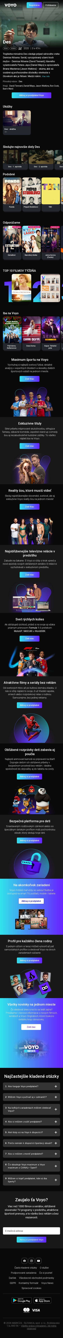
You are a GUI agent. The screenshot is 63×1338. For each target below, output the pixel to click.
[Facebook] (24, 1261)
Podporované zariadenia (23, 1272)
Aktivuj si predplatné (29, 705)
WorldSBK (40, 631)
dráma (13, 48)
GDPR (13, 1283)
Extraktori (12, 255)
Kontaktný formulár (28, 1283)
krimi (6, 48)
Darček (12, 1278)
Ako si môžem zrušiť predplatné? (23, 1121)
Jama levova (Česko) (50, 256)
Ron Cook (54, 86)
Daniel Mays (29, 86)
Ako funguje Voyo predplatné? (21, 1086)
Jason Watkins (42, 86)
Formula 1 (34, 627)
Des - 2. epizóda (40, 167)
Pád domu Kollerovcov (11, 347)
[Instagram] (31, 1261)
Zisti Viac (29, 379)
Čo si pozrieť (45, 1272)
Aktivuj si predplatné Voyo (31, 95)
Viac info (46, 76)
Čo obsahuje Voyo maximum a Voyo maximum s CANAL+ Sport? (25, 1166)
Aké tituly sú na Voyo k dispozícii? (24, 1132)
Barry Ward (8, 89)
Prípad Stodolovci (31, 207)
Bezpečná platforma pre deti (29, 821)
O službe (44, 1267)
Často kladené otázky (26, 1267)
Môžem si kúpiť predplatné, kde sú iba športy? (26, 1180)
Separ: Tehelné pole (50, 347)
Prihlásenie (50, 5)
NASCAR (27, 631)
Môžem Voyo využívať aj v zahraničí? (26, 1097)
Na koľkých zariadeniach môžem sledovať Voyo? (28, 1109)
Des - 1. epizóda (15, 167)
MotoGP (18, 631)
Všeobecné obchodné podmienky (36, 1278)
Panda (11, 207)
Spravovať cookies (31, 1288)
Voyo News (47, 1283)
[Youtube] (38, 1261)
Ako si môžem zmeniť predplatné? (24, 1154)
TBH (50, 207)
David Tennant (16, 86)
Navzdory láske (31, 255)
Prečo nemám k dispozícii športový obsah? (28, 1143)
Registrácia (34, 5)
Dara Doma (30, 346)
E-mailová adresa (14, 1231)
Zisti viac (29, 446)
